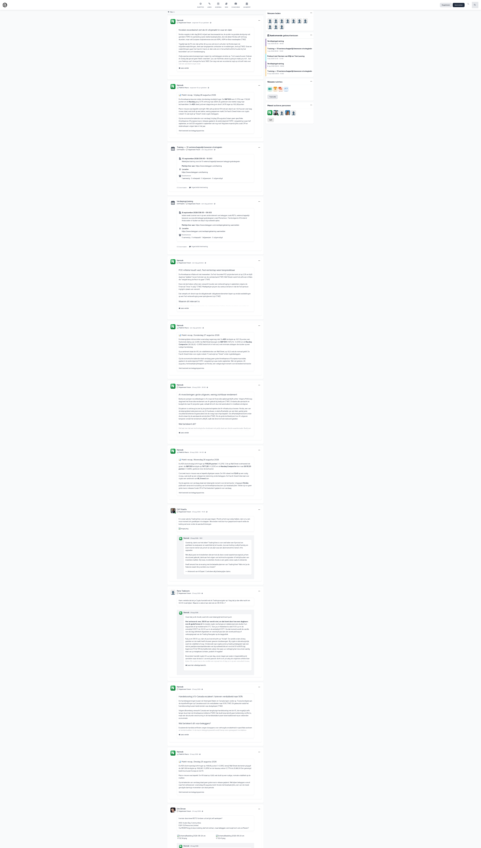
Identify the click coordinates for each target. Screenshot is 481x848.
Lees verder (184, 68)
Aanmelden (459, 5)
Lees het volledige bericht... (197, 665)
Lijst (270, 120)
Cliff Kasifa (180, 150)
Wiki (226, 7)
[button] (468, 5)
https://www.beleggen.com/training (209, 166)
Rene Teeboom (183, 591)
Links (209, 7)
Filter (171, 12)
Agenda (218, 7)
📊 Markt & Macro (183, 88)
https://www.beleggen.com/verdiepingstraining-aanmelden (217, 225)
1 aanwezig (186, 178)
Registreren (446, 5)
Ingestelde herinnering (200, 187)
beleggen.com (224, 828)
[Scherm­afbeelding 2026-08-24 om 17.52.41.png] (235, 836)
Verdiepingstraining (185, 201)
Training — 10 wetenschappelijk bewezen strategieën (199, 147)
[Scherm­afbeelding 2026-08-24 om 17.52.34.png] (196, 836)
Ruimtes (200, 7)
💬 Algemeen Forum (184, 23)
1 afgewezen (206, 237)
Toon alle (272, 97)
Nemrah (180, 20)
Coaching (235, 7)
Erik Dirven (181, 809)
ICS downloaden (182, 187)
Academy (247, 7)
